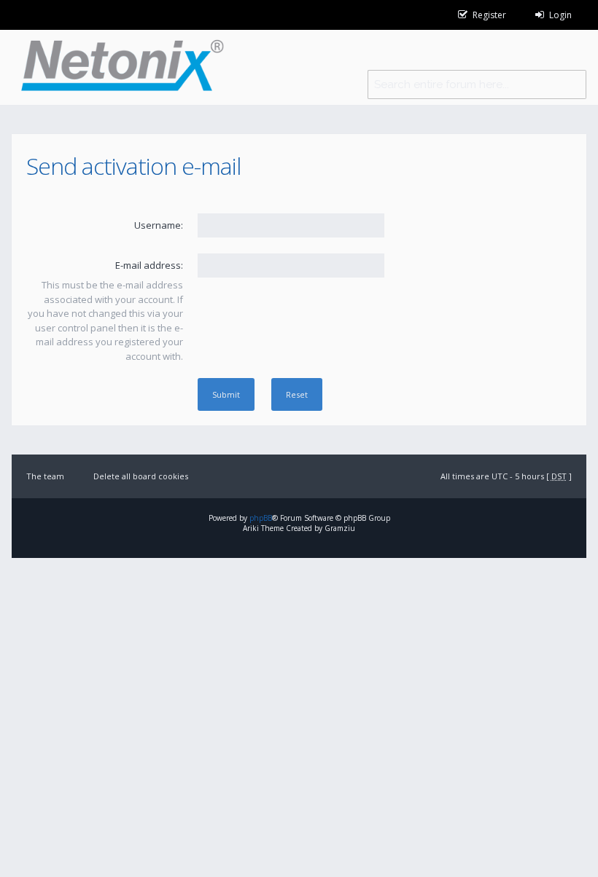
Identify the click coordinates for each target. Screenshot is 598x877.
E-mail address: (149, 265)
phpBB (260, 518)
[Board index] (118, 67)
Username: (158, 225)
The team (45, 476)
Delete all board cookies (140, 476)
